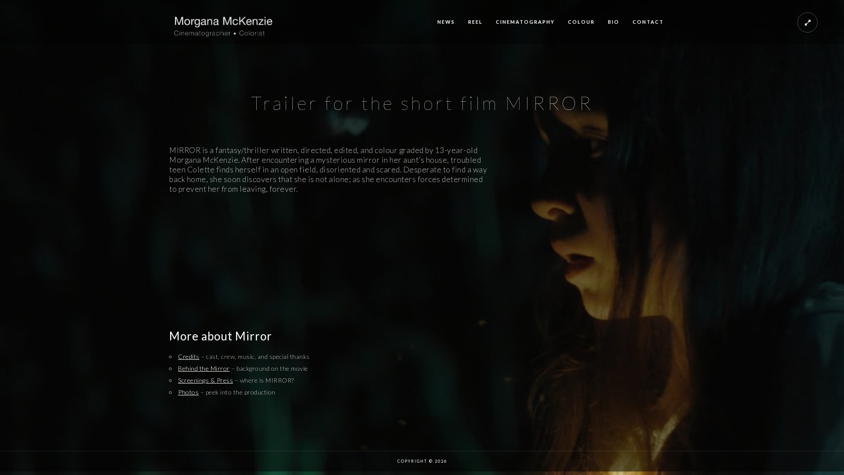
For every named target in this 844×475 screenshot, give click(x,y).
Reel (475, 22)
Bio (613, 22)
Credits (189, 356)
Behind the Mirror (204, 368)
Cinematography (525, 22)
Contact (648, 22)
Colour (581, 22)
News (446, 22)
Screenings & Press (205, 380)
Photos (188, 392)
